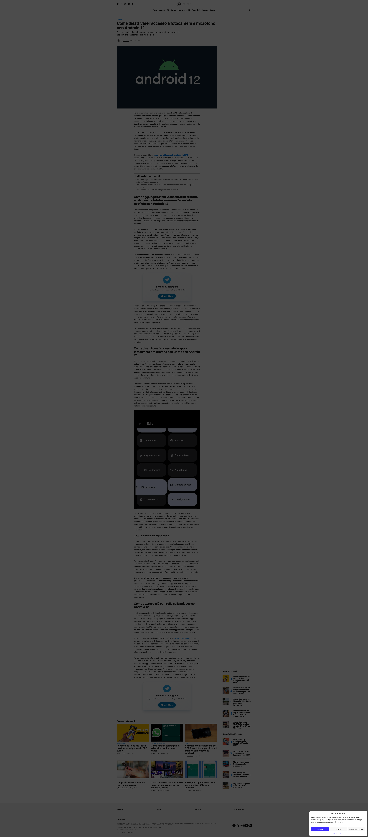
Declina (338, 829)
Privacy (340, 833)
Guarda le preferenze (356, 829)
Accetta (320, 829)
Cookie (335, 833)
